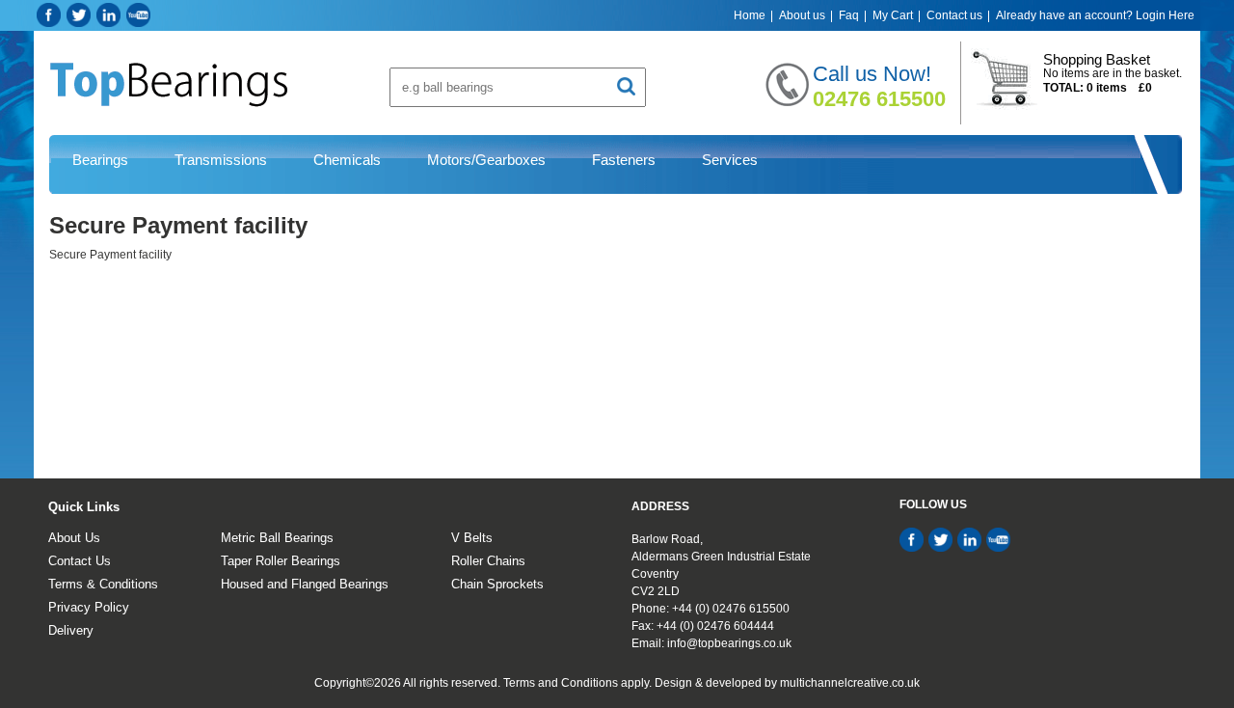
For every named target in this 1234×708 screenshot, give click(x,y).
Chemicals (347, 159)
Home (749, 15)
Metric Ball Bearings (277, 538)
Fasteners (624, 159)
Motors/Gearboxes (486, 159)
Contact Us (79, 561)
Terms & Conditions (103, 584)
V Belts (472, 538)
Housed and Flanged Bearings (305, 584)
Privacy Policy (88, 607)
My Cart (892, 15)
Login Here (1165, 15)
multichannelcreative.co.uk (850, 683)
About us (802, 15)
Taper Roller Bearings (280, 561)
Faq (849, 15)
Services (730, 159)
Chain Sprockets (497, 584)
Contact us (954, 15)
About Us (74, 538)
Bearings (100, 159)
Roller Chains (488, 561)
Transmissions (220, 159)
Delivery (71, 630)
